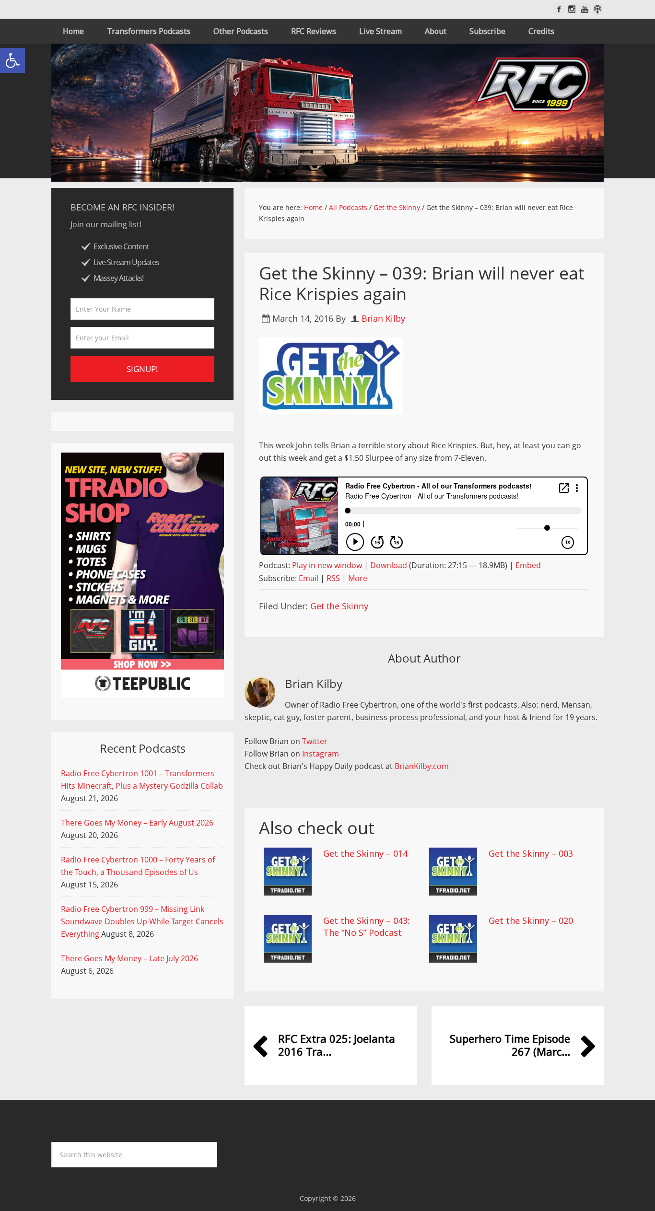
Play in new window (327, 565)
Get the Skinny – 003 (531, 853)
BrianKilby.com (422, 766)
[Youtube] (585, 9)
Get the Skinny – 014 (365, 853)
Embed (528, 565)
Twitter (315, 741)
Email (308, 578)
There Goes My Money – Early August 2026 (137, 822)
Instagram (320, 753)
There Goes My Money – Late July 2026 (129, 958)
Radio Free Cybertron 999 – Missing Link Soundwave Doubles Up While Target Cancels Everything (142, 921)
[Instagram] (572, 9)
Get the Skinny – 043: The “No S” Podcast (366, 926)
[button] (12, 60)
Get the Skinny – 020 (531, 920)
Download (388, 565)
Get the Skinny (339, 606)
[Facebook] (559, 9)
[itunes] (598, 9)
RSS (333, 578)
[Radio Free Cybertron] (327, 113)
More (357, 578)
